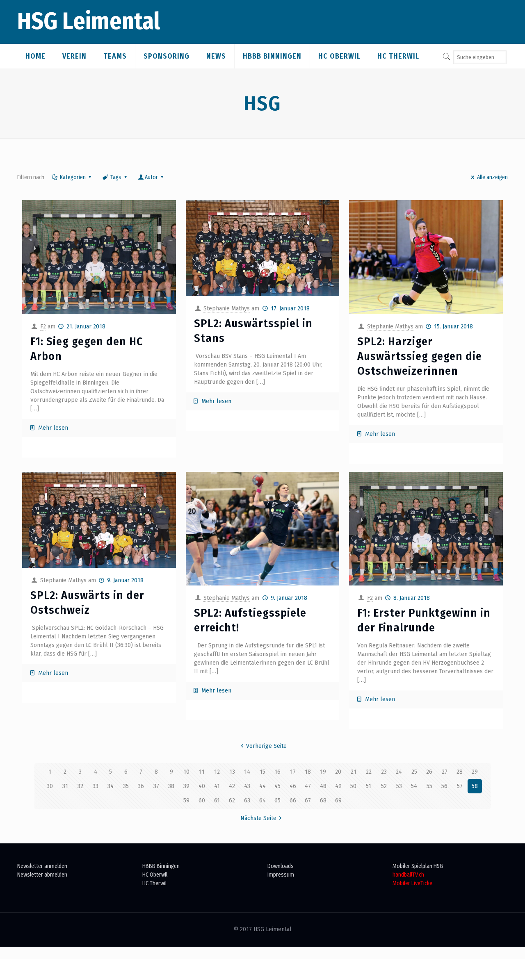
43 (247, 786)
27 (444, 771)
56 (444, 786)
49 (338, 786)
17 (293, 771)
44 (262, 786)
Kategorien (73, 177)
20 (338, 771)
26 (429, 771)
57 (460, 786)
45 (277, 786)
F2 (43, 326)
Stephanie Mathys (226, 308)
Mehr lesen (53, 427)
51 (368, 786)
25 (414, 771)
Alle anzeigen (492, 177)
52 (384, 786)
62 (232, 800)
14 (247, 771)
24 (399, 771)
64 (262, 800)
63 (247, 800)
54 (414, 786)
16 (277, 771)
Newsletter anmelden (42, 866)
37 (156, 786)
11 (202, 771)
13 (232, 771)
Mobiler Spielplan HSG (418, 866)
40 (202, 786)
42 (232, 786)
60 (202, 800)
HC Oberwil (154, 874)
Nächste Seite (258, 818)
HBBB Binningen (161, 866)
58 (475, 786)
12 (217, 771)
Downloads (280, 866)
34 (110, 786)
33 (95, 786)
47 (308, 786)
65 (277, 800)
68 (323, 800)
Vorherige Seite (266, 746)
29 (475, 771)
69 (338, 800)
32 (80, 786)
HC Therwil (154, 883)
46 (293, 786)
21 (353, 771)
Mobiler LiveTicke (412, 883)
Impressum (280, 874)
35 (126, 786)
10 (186, 771)
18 (308, 771)
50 (353, 786)
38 (171, 786)
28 (460, 771)
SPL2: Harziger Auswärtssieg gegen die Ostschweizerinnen (419, 356)
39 (186, 786)
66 (293, 800)
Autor (151, 177)
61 (217, 800)
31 (65, 786)
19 (323, 771)
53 (399, 786)
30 (50, 786)
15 (262, 771)
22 (369, 771)
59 (186, 800)
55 (429, 786)
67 (308, 800)
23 (384, 771)
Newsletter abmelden (42, 874)
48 (323, 786)
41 (217, 786)
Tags (115, 177)
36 (141, 786)
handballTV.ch (408, 874)
